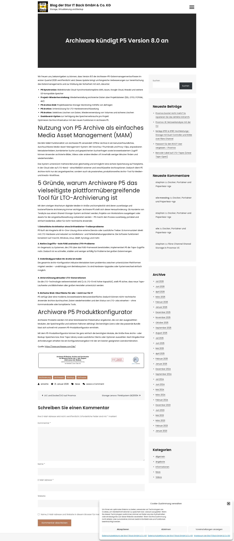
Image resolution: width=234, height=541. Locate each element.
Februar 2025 (162, 358)
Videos (159, 477)
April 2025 (160, 353)
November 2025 (163, 317)
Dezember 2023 (163, 405)
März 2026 (160, 296)
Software (82, 377)
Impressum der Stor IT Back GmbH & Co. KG (212, 535)
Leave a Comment (95, 384)
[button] (228, 503)
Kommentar (44, 423)
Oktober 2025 (162, 322)
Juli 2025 (160, 338)
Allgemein (160, 456)
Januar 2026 (161, 307)
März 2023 (160, 420)
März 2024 (160, 394)
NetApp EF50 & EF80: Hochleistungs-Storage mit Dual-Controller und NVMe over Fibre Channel (174, 135)
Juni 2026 (160, 286)
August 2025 (161, 333)
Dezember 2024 (163, 369)
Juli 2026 (160, 281)
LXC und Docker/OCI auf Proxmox (60, 395)
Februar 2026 (162, 302)
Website (42, 496)
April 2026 (160, 291)
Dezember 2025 (163, 312)
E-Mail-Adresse (45, 480)
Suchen (156, 80)
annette (44, 384)
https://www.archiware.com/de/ (60, 346)
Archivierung (45, 377)
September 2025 (163, 327)
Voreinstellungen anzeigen (209, 529)
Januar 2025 (161, 363)
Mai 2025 (160, 348)
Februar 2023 (162, 425)
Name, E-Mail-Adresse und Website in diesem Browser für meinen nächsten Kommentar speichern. (88, 514)
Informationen (162, 466)
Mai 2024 (160, 389)
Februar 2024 (162, 399)
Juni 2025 (160, 343)
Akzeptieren (123, 529)
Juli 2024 (160, 379)
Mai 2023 (160, 415)
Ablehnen (166, 529)
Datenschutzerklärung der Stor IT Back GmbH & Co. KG (124, 535)
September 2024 (164, 374)
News (77, 384)
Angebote (160, 461)
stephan (160, 182)
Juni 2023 (160, 410)
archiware (59, 377)
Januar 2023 (161, 430)
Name (41, 464)
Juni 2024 (160, 384)
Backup (70, 377)
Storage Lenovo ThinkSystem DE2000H (120, 395)
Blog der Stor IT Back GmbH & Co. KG (80, 5)
